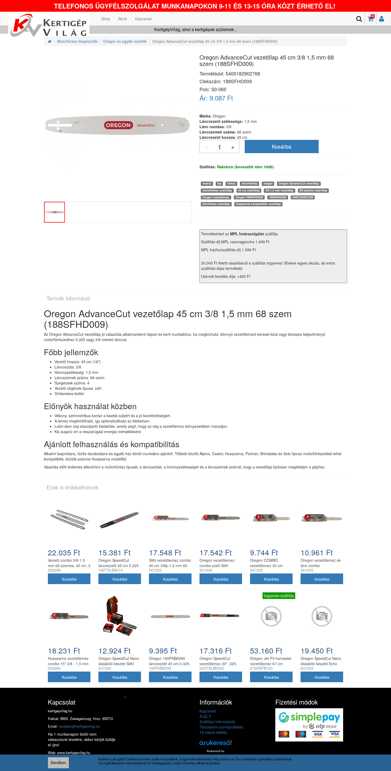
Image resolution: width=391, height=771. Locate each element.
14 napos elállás (213, 732)
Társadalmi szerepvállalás (221, 727)
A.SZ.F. (205, 716)
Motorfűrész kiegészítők (77, 41)
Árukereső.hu (215, 751)
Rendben (58, 763)
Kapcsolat (143, 18)
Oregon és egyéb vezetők (125, 41)
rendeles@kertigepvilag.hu (79, 726)
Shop (105, 18)
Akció (122, 18)
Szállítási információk (217, 721)
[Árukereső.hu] (215, 744)
